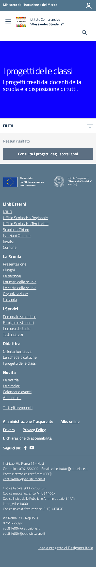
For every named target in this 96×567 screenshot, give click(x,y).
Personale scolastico (19, 316)
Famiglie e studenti (18, 322)
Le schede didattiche (20, 357)
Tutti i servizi (13, 334)
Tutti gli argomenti (17, 407)
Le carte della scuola (19, 288)
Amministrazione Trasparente (28, 421)
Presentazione (14, 264)
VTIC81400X (46, 493)
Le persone (12, 276)
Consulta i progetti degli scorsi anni (48, 154)
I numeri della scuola (19, 282)
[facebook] (25, 448)
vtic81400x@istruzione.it (69, 468)
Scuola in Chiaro (16, 229)
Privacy (9, 430)
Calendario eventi (17, 392)
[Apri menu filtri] (90, 126)
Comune (9, 247)
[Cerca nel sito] (84, 33)
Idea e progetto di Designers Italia (65, 548)
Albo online (12, 398)
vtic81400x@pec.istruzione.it (24, 478)
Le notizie (11, 380)
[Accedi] (88, 5)
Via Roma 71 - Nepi (30, 463)
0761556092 (29, 468)
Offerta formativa (17, 351)
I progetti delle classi (19, 363)
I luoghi (9, 270)
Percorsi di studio (16, 328)
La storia (10, 299)
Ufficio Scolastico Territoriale (25, 224)
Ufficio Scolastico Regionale (25, 218)
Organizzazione (15, 294)
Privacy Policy (34, 430)
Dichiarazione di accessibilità (27, 438)
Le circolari (11, 386)
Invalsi (8, 241)
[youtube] (32, 448)
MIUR (7, 212)
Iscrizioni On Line (17, 235)
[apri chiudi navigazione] (8, 22)
